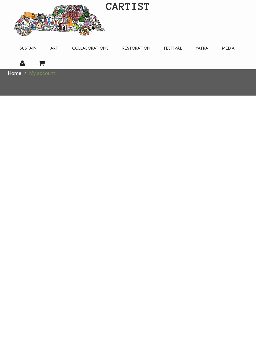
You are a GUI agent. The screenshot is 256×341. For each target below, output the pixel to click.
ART (54, 48)
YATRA (202, 48)
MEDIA (228, 48)
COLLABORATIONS (90, 48)
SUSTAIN (28, 48)
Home (14, 73)
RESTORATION (136, 48)
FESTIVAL (173, 48)
